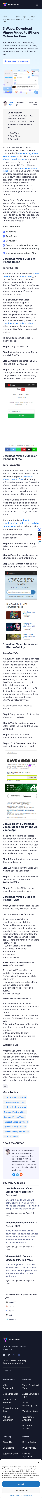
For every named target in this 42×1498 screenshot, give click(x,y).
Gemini (11, 1311)
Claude (11, 1306)
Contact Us (8, 1448)
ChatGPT (12, 1302)
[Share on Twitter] (39, 534)
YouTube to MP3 (11, 1136)
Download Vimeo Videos (14, 1117)
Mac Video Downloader (17, 61)
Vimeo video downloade (14, 159)
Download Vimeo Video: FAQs (21, 253)
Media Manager (10, 1394)
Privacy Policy (29, 1448)
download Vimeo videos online (18, 323)
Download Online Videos (14, 1102)
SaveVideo (11, 241)
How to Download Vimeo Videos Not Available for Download (19, 1192)
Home (5, 17)
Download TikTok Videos (15, 1127)
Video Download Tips (18, 17)
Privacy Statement (26, 1495)
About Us (7, 1442)
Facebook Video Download (16, 1122)
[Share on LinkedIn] (39, 542)
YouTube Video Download (15, 1097)
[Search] (26, 1370)
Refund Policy (29, 1442)
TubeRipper (12, 236)
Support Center (10, 1453)
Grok (10, 1315)
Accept (21, 1484)
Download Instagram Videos (16, 1131)
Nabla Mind (13, 4)
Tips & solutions (30, 1411)
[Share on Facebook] (39, 529)
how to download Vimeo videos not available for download (21, 523)
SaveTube (11, 231)
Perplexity (12, 1319)
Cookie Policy (14, 1495)
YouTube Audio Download (15, 1107)
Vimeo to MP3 (25, 276)
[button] (38, 1462)
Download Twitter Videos (15, 1112)
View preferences (21, 1490)
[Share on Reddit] (39, 538)
